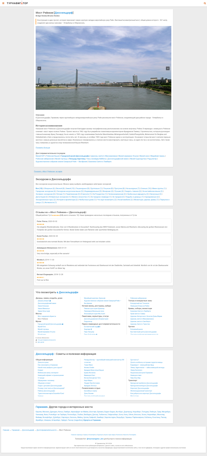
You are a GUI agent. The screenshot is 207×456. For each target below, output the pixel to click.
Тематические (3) (73, 194)
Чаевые (40, 396)
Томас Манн (88, 365)
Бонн (121, 414)
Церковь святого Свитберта (140, 321)
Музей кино (144, 156)
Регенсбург (72, 414)
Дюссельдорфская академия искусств (144, 334)
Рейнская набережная (45, 159)
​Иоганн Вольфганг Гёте (92, 378)
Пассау (163, 417)
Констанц (156, 417)
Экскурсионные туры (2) (46, 200)
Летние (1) (60, 194)
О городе (41, 378)
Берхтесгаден (110, 417)
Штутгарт (92, 412)
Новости (125, 434)
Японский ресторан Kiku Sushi (94, 314)
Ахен (46, 414)
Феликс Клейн (89, 367)
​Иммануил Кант (89, 375)
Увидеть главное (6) (133, 191)
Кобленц (148, 417)
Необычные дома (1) (87, 200)
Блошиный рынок (136, 329)
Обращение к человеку (46, 380)
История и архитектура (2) (67, 200)
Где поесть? (134, 360)
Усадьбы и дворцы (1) (134, 197)
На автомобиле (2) (125, 200)
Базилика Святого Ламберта (100, 162)
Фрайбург (39, 420)
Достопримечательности (46, 430)
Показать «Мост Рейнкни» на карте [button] (48, 171)
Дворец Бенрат (43, 301)
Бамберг (100, 417)
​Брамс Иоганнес (90, 373)
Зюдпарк (87, 329)
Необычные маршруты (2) (137, 194)
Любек (80, 414)
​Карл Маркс (88, 380)
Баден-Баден (109, 412)
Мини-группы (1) (159, 188)
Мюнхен (45, 412)
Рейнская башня (52, 156)
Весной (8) (60, 188)
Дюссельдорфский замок (118, 159)
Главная (6, 430)
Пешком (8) (108, 188)
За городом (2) (118, 197)
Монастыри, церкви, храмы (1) (146, 200)
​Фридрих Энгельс (90, 386)
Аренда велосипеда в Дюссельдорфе (144, 386)
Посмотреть (92, 434)
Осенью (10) (146, 188)
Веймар (39, 417)
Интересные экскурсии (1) (59, 197)
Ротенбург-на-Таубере (58, 414)
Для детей (41, 342)
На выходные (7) (133, 188)
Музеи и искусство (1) (80, 197)
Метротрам (134, 396)
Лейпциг (152, 412)
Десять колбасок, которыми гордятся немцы (146, 362)
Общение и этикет (44, 383)
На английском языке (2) (153, 191)
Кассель (73, 417)
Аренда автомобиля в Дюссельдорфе (144, 383)
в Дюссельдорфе (67, 292)
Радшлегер (152, 159)
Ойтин (131, 414)
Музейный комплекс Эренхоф (94, 298)
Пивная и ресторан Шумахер (94, 308)
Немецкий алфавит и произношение (51, 375)
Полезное (119, 434)
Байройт (92, 417)
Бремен (100, 412)
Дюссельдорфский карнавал (94, 396)
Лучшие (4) (118, 191)
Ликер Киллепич (136, 370)
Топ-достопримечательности (47, 340)
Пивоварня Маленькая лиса (94, 311)
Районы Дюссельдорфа (46, 391)
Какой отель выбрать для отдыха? (50, 367)
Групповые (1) (96, 188)
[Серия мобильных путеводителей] (17, 2)
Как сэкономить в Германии (48, 365)
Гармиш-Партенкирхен (134, 417)
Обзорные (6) (49, 188)
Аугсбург (119, 412)
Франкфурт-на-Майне (79, 412)
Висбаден (88, 414)
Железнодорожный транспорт (141, 391)
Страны (85, 434)
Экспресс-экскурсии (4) (45, 194)
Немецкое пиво (135, 375)
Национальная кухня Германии (141, 373)
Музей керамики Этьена (128, 156)
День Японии (88, 393)
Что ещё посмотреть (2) (106, 200)
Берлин (39, 412)
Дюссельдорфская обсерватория (96, 319)
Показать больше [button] (43, 148)
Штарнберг (56, 420)
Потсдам (145, 412)
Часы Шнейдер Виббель (96, 159)
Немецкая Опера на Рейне (139, 306)
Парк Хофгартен (90, 334)
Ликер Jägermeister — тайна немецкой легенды (147, 367)
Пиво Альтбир (135, 378)
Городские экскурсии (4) (46, 191)
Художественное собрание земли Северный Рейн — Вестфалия (61, 162)
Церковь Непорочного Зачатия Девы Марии (146, 316)
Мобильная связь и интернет (48, 373)
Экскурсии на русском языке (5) (70, 191)
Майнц (80, 417)
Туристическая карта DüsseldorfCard (51, 393)
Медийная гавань (158, 156)
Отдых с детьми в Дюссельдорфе (50, 386)
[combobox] (205, 2)
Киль (126, 414)
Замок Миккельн (44, 308)
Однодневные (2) (152, 197)
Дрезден (53, 412)
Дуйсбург (57, 417)
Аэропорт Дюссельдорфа (139, 388)
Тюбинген (103, 414)
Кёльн (60, 412)
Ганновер (39, 414)
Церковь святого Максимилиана (104, 156)
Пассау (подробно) (75, 420)
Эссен (143, 414)
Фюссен (137, 414)
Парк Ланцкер (89, 332)
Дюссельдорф (64, 12)
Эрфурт (64, 420)
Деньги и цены (43, 362)
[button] (205, 3)
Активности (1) (51, 202)
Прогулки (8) (119, 188)
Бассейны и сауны (90, 391)
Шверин (47, 420)
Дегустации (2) (42, 197)
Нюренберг (151, 414)
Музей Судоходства (138, 159)
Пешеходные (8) (82, 188)
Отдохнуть (100, 434)
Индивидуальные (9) (92, 191)
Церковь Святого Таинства (140, 324)
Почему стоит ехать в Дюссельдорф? (51, 388)
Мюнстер (161, 414)
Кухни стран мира (109, 434)
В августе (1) (86, 194)
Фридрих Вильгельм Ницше (94, 370)
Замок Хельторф (44, 311)
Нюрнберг (137, 412)
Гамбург (67, 412)
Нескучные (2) (155, 194)
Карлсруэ (65, 417)
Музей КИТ (40, 156)
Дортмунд (128, 412)
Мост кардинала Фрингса (47, 316)
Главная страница (76, 434)
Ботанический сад (90, 326)
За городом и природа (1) (101, 197)
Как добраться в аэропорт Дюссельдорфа (145, 393)
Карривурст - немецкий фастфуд (142, 365)
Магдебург (166, 412)
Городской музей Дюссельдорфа (50, 324)
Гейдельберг (113, 414)
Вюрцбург (120, 417)
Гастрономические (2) (117, 194)
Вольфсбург (47, 417)
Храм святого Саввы (137, 314)
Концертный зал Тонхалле (139, 303)
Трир (159, 412)
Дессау (95, 414)
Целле (86, 417)
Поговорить (132, 434)
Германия (42, 406)
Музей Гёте (42, 326)
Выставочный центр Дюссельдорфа (143, 332)
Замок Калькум (43, 306)
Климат (40, 370)
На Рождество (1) (100, 194)
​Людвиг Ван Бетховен (92, 383)
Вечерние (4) (108, 191)
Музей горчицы (61, 159)
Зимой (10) (70, 188)
